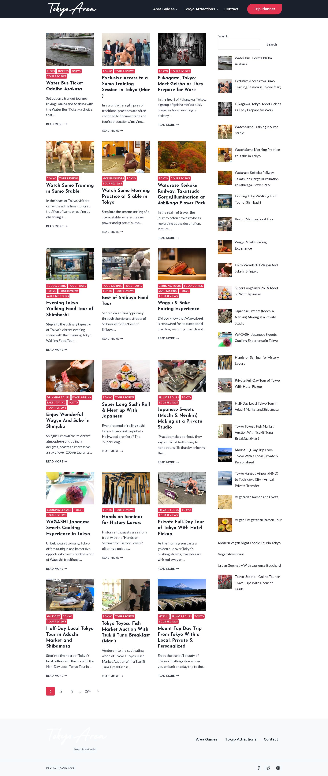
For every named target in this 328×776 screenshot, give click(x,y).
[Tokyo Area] (72, 9)
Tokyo (76, 71)
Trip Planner (264, 9)
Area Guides (207, 739)
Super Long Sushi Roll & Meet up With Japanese (126, 410)
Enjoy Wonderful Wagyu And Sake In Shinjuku (68, 421)
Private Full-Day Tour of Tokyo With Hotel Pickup (181, 528)
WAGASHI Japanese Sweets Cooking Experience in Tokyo (68, 528)
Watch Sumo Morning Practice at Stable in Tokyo (126, 196)
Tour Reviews (56, 76)
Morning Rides (113, 178)
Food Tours (77, 285)
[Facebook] (258, 768)
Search (223, 36)
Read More (56, 124)
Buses (51, 71)
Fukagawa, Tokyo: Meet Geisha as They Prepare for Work (180, 84)
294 (88, 691)
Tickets (63, 71)
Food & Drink (56, 285)
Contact (231, 9)
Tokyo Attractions (240, 739)
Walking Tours (58, 296)
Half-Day (53, 616)
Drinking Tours (169, 285)
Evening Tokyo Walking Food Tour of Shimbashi (69, 309)
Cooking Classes (59, 510)
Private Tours (168, 397)
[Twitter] (268, 768)
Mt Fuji (163, 616)
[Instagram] (278, 768)
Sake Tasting (167, 291)
